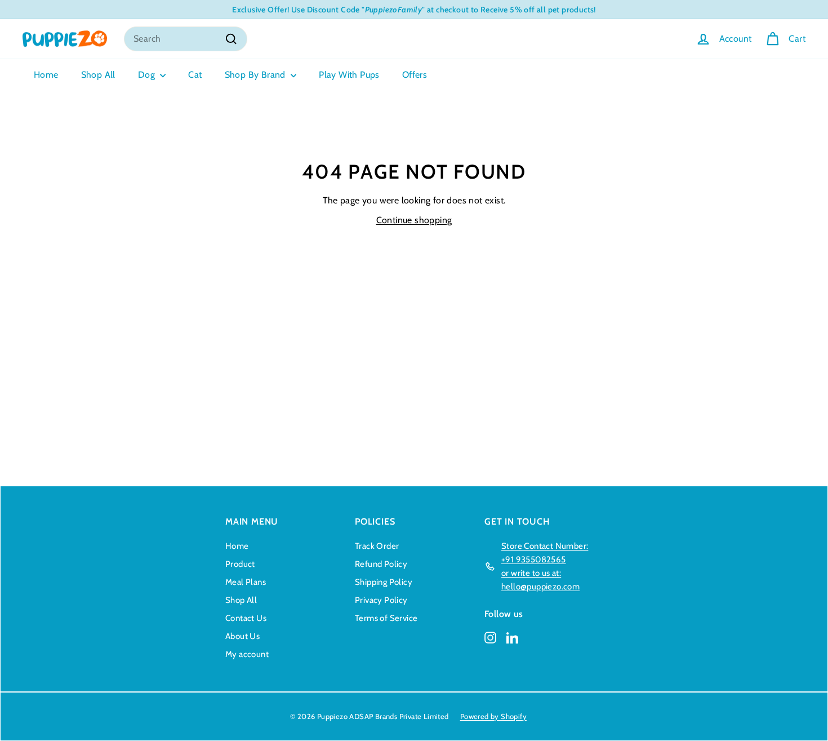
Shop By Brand (256, 74)
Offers (414, 74)
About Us (242, 636)
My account (247, 654)
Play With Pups (349, 74)
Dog (148, 74)
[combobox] (185, 38)
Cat (195, 74)
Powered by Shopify (493, 716)
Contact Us (245, 618)
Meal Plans (245, 582)
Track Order (377, 546)
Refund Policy (381, 564)
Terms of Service (386, 618)
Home (46, 74)
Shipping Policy (383, 582)
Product (240, 564)
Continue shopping (414, 220)
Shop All (98, 74)
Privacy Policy (381, 600)
